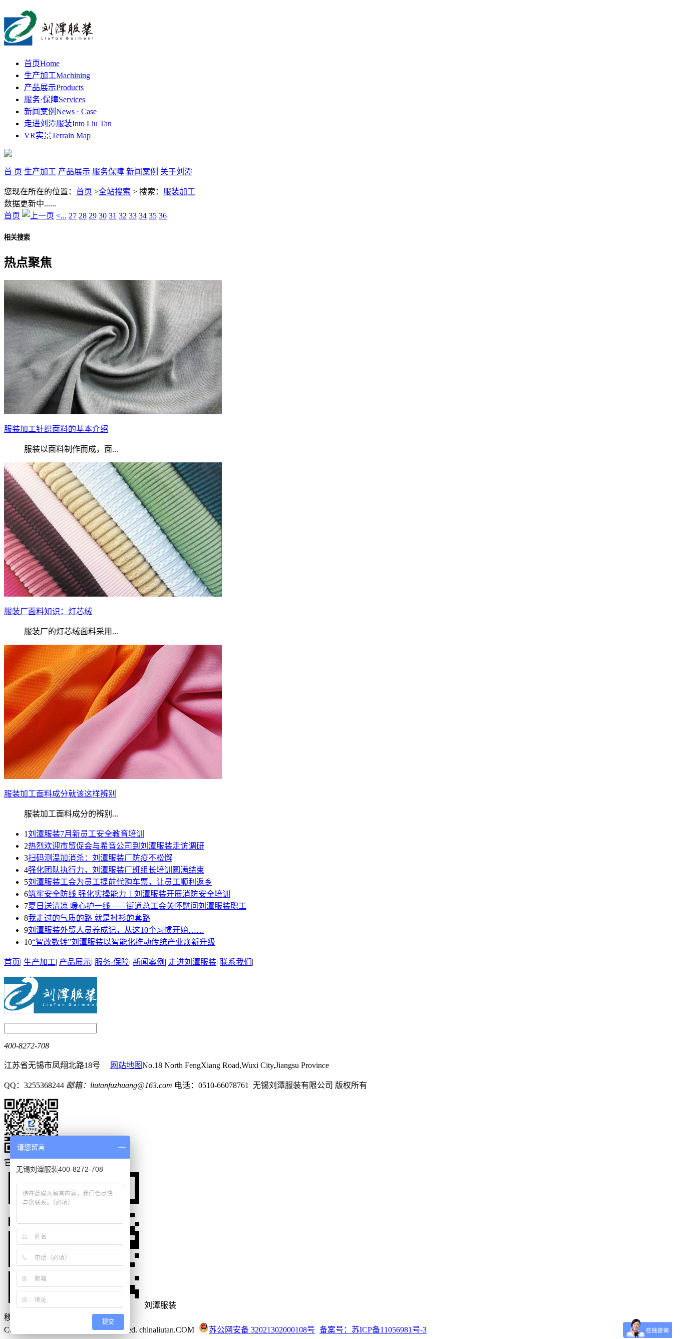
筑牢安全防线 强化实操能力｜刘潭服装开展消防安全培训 (129, 894)
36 (163, 215)
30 (103, 215)
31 (113, 215)
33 (133, 215)
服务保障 (108, 171)
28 (83, 215)
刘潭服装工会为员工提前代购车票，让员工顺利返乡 (120, 882)
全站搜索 (115, 191)
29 (93, 215)
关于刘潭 (176, 171)
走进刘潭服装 (68, 123)
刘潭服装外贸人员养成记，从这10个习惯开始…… (116, 930)
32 (123, 215)
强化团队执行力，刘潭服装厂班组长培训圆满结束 (116, 870)
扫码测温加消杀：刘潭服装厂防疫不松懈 (100, 858)
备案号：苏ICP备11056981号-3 (373, 1329)
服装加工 (179, 191)
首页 (42, 63)
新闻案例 (60, 111)
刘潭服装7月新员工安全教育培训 (86, 834)
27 (73, 215)
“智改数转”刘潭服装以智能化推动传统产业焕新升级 (123, 942)
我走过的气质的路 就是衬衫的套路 (89, 918)
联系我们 (236, 962)
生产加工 (57, 75)
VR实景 (57, 135)
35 (153, 215)
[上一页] (38, 215)
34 (143, 215)
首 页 (13, 171)
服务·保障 (54, 99)
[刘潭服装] (49, 40)
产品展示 (54, 87)
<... (61, 215)
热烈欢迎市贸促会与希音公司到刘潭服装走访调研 (116, 846)
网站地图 (126, 1065)
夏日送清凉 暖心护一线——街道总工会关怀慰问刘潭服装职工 (137, 906)
